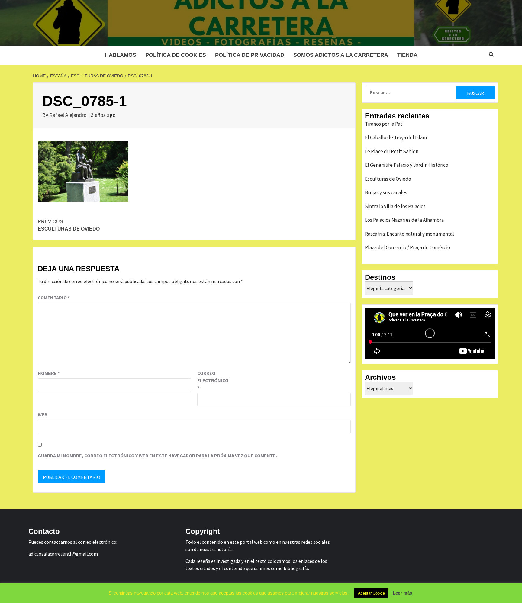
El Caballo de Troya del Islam (396, 137)
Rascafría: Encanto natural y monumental (409, 234)
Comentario (54, 298)
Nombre (49, 373)
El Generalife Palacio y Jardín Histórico (406, 165)
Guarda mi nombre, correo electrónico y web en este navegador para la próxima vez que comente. (157, 456)
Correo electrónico (212, 380)
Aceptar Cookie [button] (371, 593)
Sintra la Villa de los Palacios (395, 206)
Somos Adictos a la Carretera (340, 55)
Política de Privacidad (249, 55)
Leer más (402, 592)
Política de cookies (175, 55)
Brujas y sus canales (386, 192)
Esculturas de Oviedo (69, 225)
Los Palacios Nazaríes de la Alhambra (404, 220)
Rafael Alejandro (68, 114)
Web (42, 414)
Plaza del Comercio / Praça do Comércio (407, 247)
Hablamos (120, 55)
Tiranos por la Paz (384, 124)
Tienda (407, 55)
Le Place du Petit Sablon (391, 151)
